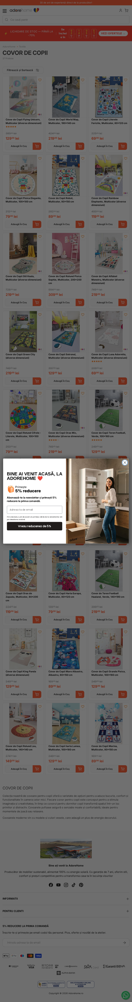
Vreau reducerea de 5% (34, 526)
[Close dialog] (125, 462)
